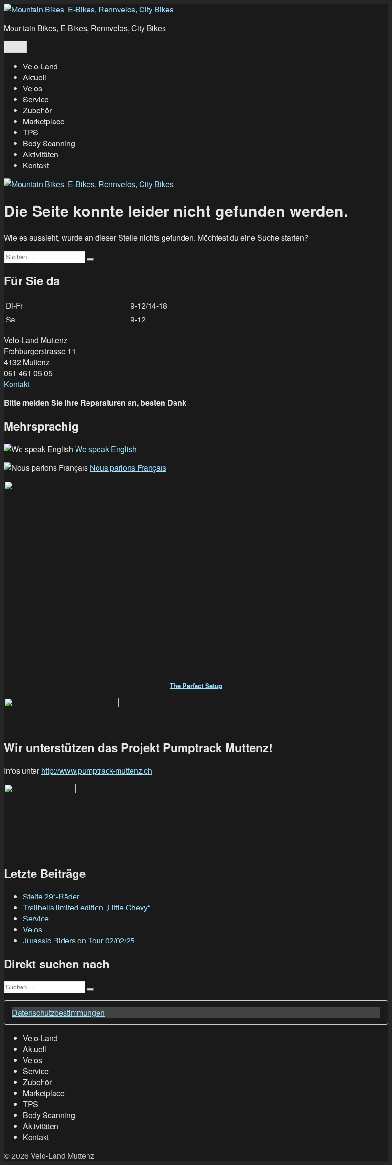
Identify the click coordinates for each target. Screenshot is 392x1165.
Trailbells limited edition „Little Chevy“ (86, 907)
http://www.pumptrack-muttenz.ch (96, 770)
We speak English (106, 449)
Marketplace (44, 121)
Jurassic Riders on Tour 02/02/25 (79, 940)
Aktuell (34, 77)
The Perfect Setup (196, 685)
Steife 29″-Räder (51, 896)
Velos (32, 88)
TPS (30, 132)
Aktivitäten (40, 154)
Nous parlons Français (128, 467)
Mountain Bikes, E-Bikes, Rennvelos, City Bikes (85, 27)
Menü (15, 47)
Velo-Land (40, 66)
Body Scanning (49, 143)
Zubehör (37, 110)
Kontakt (36, 165)
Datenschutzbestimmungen (58, 1012)
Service (36, 99)
